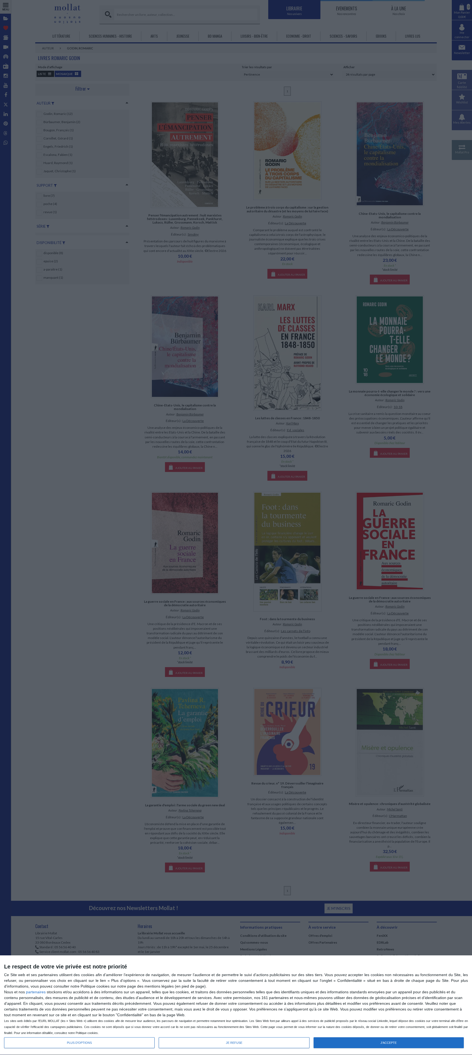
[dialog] (236, 1005)
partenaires (36, 992)
